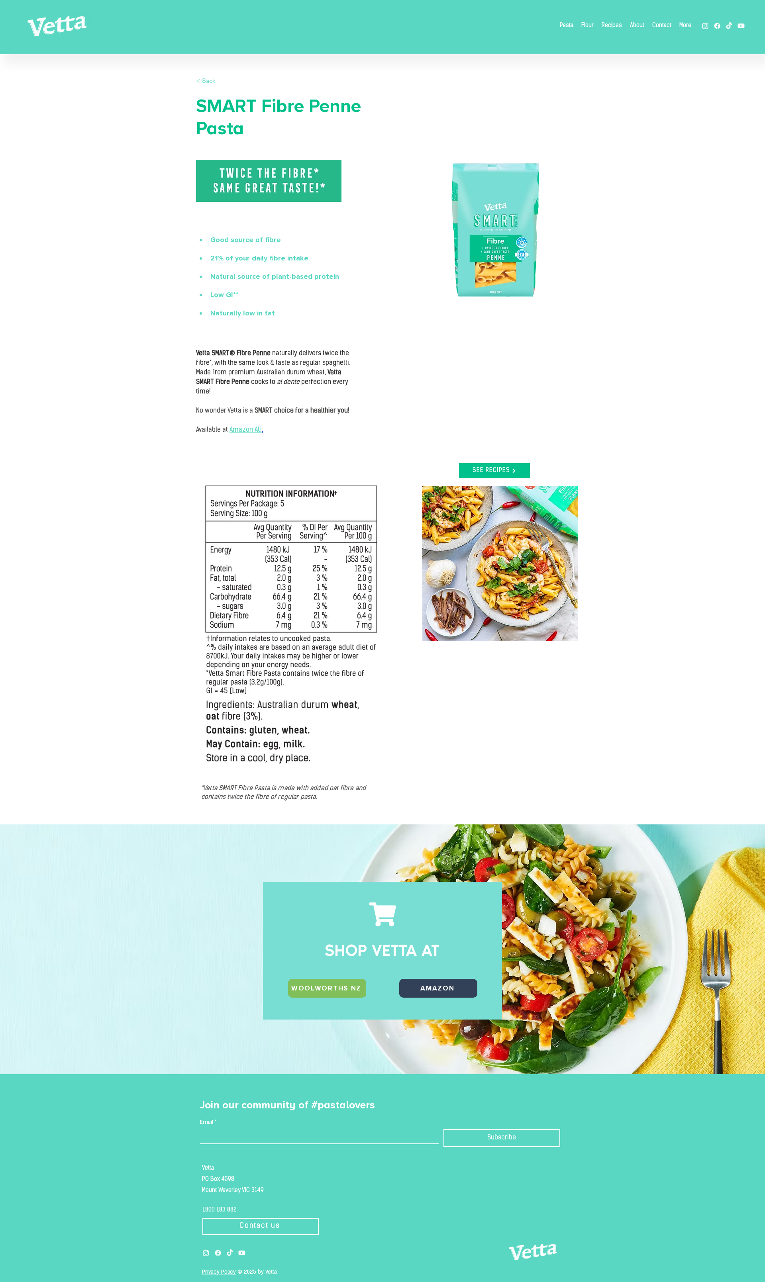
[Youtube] (741, 26)
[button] (566, 26)
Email (208, 1122)
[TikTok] (729, 26)
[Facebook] (717, 26)
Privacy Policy (219, 1272)
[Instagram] (705, 26)
